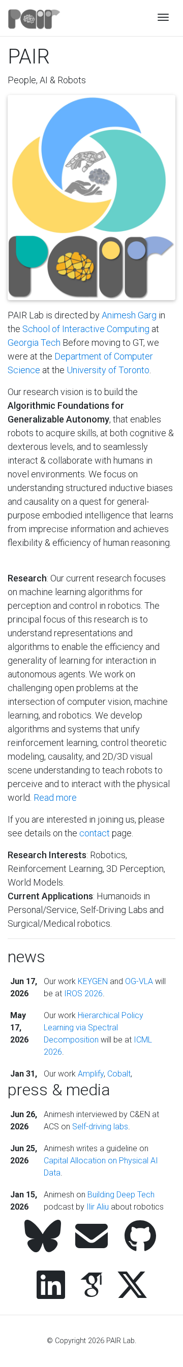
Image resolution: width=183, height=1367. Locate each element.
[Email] (91, 1237)
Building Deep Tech (121, 1194)
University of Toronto (108, 370)
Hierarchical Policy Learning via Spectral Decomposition (93, 1028)
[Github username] (140, 1237)
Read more (55, 797)
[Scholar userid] (91, 1286)
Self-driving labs (100, 1126)
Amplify (91, 1074)
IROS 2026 (83, 993)
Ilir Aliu (97, 1207)
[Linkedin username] (50, 1286)
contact (94, 833)
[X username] (132, 1286)
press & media (59, 1089)
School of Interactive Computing (85, 328)
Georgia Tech (34, 342)
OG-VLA (139, 981)
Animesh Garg (129, 315)
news (26, 956)
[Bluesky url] (42, 1237)
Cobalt (119, 1074)
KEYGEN (93, 981)
